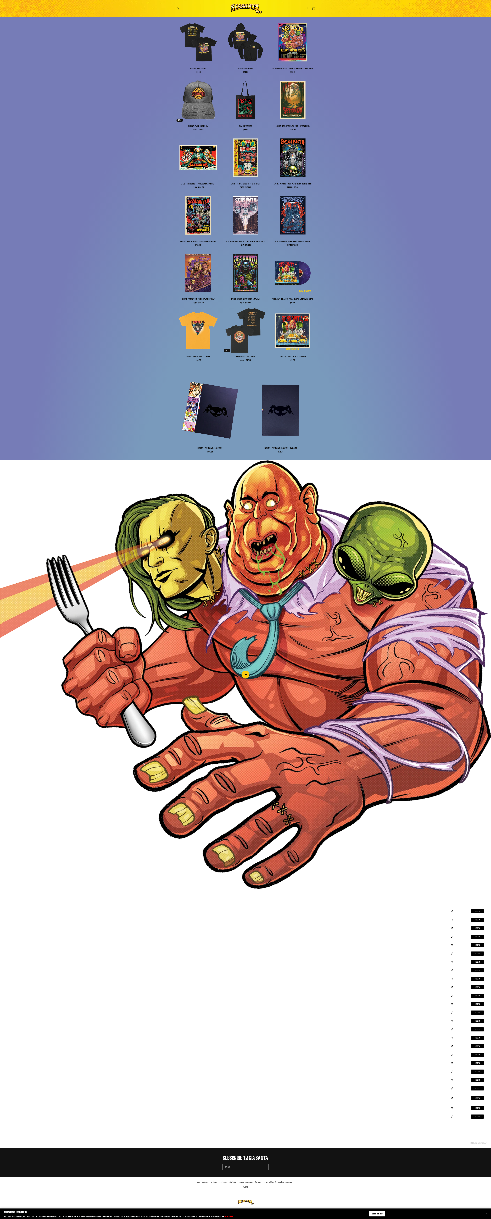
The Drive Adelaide (12, 1048)
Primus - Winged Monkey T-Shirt (198, 357)
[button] (178, 8)
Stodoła (8, 930)
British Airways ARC (14, 980)
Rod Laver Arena (12, 1056)
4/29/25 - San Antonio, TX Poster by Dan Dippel (293, 126)
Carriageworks (11, 1073)
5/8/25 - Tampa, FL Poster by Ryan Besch (245, 184)
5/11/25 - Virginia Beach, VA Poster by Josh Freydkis (292, 184)
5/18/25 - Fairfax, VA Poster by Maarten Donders (292, 241)
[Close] (487, 1213)
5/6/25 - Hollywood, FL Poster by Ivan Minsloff (198, 184)
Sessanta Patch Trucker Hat (198, 126)
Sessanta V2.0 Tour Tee (198, 68)
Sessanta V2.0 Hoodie (245, 68)
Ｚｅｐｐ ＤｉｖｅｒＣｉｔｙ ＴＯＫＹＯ (20, 1099)
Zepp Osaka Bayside (13, 1110)
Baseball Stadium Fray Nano (17, 1014)
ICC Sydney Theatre (13, 1082)
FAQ (198, 1182)
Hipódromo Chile (11, 1039)
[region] (245, 1213)
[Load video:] (245, 674)
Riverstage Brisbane (13, 1065)
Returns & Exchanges (219, 1182)
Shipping (233, 1182)
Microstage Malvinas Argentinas (19, 1031)
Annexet (8, 913)
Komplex (8, 947)
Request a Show (247, 1133)
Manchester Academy (14, 989)
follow (247, 896)
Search (245, 1187)
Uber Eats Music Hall (14, 938)
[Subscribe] (265, 1167)
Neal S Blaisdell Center (15, 1118)
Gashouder (9, 972)
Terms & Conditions (245, 1182)
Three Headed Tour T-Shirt (245, 357)
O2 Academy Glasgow (14, 997)
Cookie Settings (377, 1214)
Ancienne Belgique (12, 955)
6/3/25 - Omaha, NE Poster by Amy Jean (245, 299)
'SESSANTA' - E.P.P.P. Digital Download (292, 357)
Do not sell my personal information (278, 1182)
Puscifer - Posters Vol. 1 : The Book (210, 448)
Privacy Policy (229, 1216)
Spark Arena (10, 1090)
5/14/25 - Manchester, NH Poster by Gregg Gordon (198, 241)
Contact (205, 1182)
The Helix (8, 1006)
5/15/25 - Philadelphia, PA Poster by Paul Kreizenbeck (245, 241)
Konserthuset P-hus (13, 921)
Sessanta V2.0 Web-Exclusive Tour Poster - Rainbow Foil (292, 68)
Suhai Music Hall (12, 1022)
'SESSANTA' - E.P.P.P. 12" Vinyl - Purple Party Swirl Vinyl (292, 299)
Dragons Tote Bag (245, 126)
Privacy (258, 1182)
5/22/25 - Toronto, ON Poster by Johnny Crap (198, 299)
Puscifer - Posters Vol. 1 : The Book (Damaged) (281, 448)
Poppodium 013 (10, 963)
